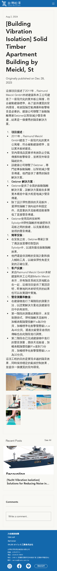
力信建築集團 (13, 534)
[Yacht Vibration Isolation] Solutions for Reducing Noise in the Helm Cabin (27, 481)
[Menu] (53, 3)
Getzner (12, 541)
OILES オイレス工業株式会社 (20, 544)
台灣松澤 (14, 3)
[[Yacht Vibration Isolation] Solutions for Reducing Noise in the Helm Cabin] (28, 460)
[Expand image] (13, 402)
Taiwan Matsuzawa (14, 5)
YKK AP (11, 537)
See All (48, 440)
